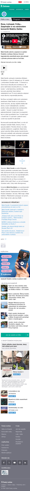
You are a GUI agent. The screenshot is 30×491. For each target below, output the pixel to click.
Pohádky (5, 263)
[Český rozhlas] (6, 2)
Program (11, 9)
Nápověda (19, 431)
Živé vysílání (6, 271)
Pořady (4, 267)
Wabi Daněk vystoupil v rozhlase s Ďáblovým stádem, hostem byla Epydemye (13, 211)
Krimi (4, 260)
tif (5, 239)
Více (24, 19)
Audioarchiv (19, 9)
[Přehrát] (4, 68)
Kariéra (18, 437)
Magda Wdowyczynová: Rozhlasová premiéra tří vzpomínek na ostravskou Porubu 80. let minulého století (17, 306)
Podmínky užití (21, 484)
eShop (4, 437)
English (3, 486)
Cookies (3, 484)
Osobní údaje (11, 484)
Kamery (27, 9)
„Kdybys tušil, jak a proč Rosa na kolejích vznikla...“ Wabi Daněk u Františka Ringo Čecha (12, 217)
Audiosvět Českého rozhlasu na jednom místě (13, 279)
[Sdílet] (2, 74)
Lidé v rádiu (19, 434)
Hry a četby (5, 256)
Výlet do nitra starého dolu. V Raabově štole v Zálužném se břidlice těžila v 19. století (18, 287)
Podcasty (4, 450)
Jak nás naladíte (21, 429)
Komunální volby (7, 431)
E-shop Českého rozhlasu (12, 340)
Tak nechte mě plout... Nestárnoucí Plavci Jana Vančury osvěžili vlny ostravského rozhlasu (13, 232)
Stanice (4, 434)
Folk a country (6, 19)
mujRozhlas (4, 251)
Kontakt (18, 439)
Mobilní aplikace (6, 453)
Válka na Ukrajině (7, 429)
